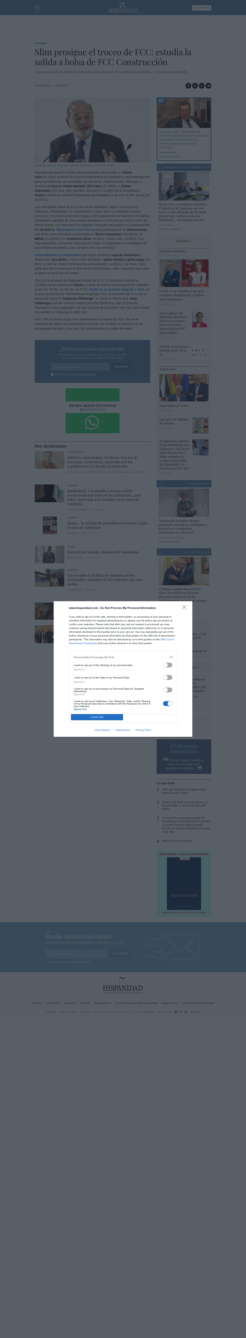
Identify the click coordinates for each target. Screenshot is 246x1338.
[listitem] (123, 657)
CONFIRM (97, 717)
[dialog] (123, 669)
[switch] (167, 665)
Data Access (123, 729)
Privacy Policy (143, 729)
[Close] (185, 608)
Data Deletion (102, 729)
